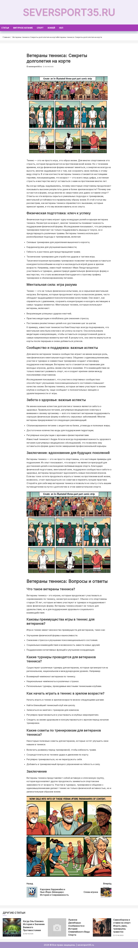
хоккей (51, 28)
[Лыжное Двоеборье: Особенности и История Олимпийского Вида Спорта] (57, 927)
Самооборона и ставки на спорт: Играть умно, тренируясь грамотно (122, 925)
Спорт (40, 28)
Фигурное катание (23, 28)
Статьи (5, 28)
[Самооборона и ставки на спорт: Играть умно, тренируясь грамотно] (102, 927)
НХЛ (61, 28)
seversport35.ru (69, 12)
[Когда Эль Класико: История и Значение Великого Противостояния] (12, 927)
